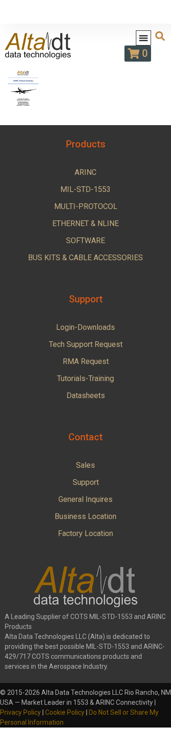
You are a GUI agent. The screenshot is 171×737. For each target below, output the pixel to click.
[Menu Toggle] (143, 37)
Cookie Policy (65, 712)
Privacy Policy (20, 712)
